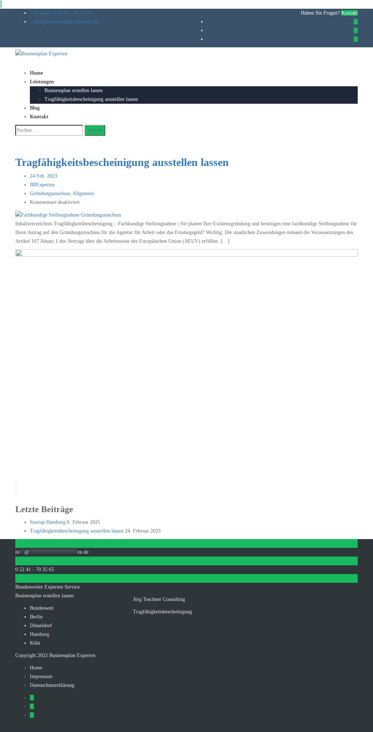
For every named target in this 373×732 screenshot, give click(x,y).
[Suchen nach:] (49, 130)
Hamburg (39, 634)
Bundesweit (42, 608)
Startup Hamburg (48, 522)
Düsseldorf (41, 625)
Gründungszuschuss (50, 193)
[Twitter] (356, 30)
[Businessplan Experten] (41, 53)
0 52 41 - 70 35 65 (34, 569)
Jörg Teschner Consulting (159, 599)
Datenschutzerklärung (52, 685)
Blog (35, 108)
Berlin (36, 617)
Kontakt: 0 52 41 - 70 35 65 (63, 13)
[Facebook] (356, 21)
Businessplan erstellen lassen (73, 90)
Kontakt (349, 13)
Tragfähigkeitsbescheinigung (162, 611)
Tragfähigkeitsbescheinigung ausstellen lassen (91, 99)
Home (36, 73)
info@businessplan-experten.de (66, 21)
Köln (35, 643)
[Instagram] (356, 39)
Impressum (41, 676)
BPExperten (42, 184)
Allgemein (83, 193)
